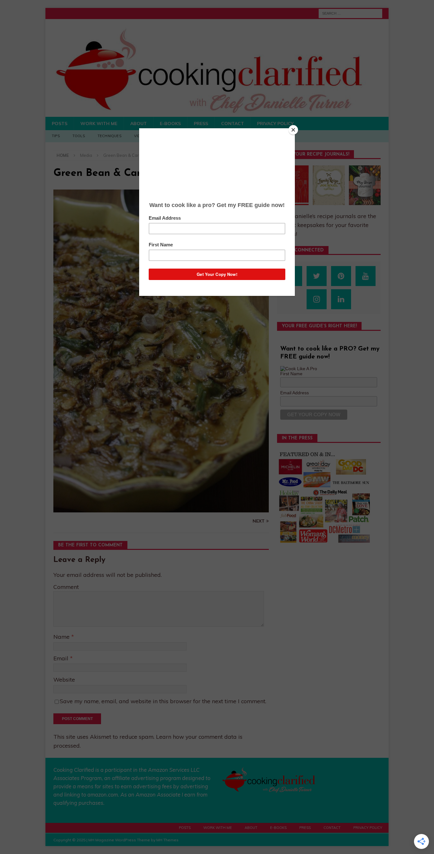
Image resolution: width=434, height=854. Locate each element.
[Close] (293, 130)
